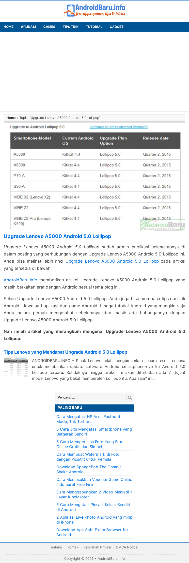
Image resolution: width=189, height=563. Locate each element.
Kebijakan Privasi (97, 547)
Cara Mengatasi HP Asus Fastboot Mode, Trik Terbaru (88, 419)
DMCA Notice (127, 547)
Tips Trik (71, 27)
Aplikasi (28, 27)
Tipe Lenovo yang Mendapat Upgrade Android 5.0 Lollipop (65, 352)
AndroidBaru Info (111, 558)
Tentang (55, 547)
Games (49, 27)
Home (11, 118)
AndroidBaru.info (20, 279)
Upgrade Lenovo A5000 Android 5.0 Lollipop (112, 261)
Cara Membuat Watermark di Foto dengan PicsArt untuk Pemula (88, 457)
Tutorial (94, 27)
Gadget (117, 27)
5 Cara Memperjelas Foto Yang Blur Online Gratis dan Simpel (89, 444)
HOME (9, 27)
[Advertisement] (94, 71)
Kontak (73, 547)
